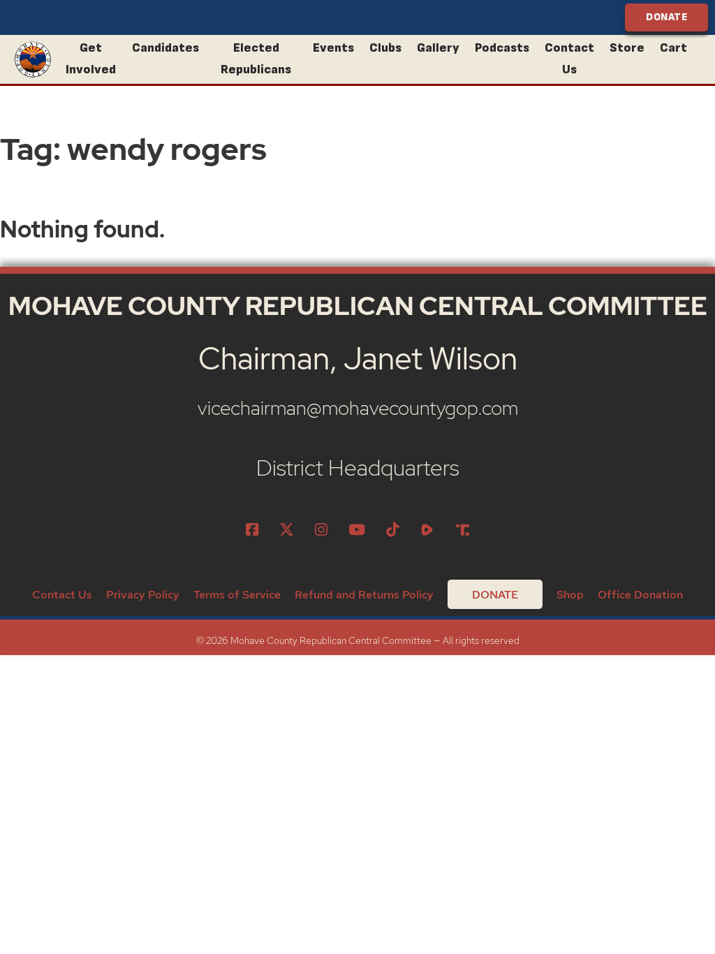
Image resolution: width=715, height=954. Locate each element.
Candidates (165, 48)
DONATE (666, 17)
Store (627, 48)
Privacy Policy (142, 594)
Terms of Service (237, 594)
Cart (673, 48)
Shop (570, 594)
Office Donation (640, 594)
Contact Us (569, 59)
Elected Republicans (256, 59)
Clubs (385, 48)
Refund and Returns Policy (364, 594)
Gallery (438, 48)
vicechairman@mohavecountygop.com (358, 408)
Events (333, 48)
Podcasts (502, 48)
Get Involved (91, 59)
